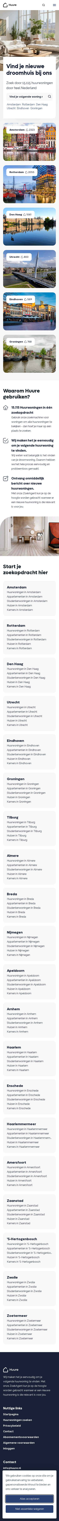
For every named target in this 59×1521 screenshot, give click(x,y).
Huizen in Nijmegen (18, 950)
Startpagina (10, 1414)
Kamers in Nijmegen (18, 954)
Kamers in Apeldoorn (19, 993)
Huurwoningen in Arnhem (21, 1013)
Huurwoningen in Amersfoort (23, 1167)
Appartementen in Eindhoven (24, 749)
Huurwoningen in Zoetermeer (24, 1320)
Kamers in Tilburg (17, 839)
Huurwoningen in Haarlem (22, 1052)
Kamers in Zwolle (17, 1300)
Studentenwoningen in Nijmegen (26, 946)
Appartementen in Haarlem (22, 1056)
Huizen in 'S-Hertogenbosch (23, 1257)
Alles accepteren (29, 1498)
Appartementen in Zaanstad (23, 1210)
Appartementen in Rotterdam (24, 635)
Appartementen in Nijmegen (23, 941)
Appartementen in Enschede (23, 1095)
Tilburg (12, 817)
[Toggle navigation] (54, 5)
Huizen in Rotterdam (19, 643)
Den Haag (42, 104)
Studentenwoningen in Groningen (26, 792)
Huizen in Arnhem (17, 1027)
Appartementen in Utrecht (22, 711)
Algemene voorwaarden (19, 1442)
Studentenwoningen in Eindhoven (26, 754)
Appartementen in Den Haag (23, 673)
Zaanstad (15, 1201)
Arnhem (13, 1009)
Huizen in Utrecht (17, 720)
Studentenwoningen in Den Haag (26, 677)
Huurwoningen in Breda (20, 898)
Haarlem (14, 1047)
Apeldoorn (15, 970)
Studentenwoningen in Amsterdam (27, 601)
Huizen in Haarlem (17, 1065)
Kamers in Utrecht (17, 724)
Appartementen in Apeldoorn (24, 980)
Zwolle (12, 1277)
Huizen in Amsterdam (19, 605)
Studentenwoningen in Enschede (26, 1099)
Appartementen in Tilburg (22, 826)
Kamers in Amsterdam (20, 609)
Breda (12, 894)
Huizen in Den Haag (18, 682)
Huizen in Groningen (18, 797)
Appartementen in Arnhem (22, 1018)
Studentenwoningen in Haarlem (25, 1061)
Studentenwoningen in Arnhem (25, 1022)
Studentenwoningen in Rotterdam (26, 639)
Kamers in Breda (16, 916)
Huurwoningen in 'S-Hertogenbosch (27, 1244)
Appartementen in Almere (22, 865)
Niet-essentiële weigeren (29, 1508)
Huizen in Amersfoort (19, 1180)
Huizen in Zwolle (16, 1295)
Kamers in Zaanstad (18, 1223)
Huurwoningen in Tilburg (21, 822)
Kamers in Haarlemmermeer (23, 1146)
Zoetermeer (17, 1316)
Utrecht (11, 108)
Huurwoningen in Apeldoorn (23, 975)
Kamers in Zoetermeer (20, 1338)
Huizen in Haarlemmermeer (23, 1142)
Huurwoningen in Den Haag (23, 668)
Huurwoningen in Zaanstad (22, 1205)
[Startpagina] (11, 1369)
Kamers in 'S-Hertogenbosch (23, 1261)
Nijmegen (15, 932)
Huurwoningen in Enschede (22, 1090)
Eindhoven (23, 108)
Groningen (36, 108)
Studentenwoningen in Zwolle (24, 1291)
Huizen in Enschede (18, 1103)
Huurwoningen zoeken (17, 1420)
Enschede (15, 1086)
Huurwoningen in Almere (21, 860)
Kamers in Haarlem (18, 1070)
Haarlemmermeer (21, 1124)
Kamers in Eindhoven (19, 763)
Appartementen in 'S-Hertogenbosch (28, 1248)
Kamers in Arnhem (17, 1031)
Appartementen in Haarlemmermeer (28, 1133)
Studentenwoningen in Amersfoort (27, 1176)
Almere (13, 855)
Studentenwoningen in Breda (23, 907)
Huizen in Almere (16, 873)
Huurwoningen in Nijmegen (22, 937)
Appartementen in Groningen (23, 788)
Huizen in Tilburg (16, 835)
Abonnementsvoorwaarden (21, 1437)
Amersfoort (16, 1162)
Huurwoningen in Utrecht (21, 707)
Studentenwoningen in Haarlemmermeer (29, 1137)
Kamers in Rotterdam (19, 648)
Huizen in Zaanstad (18, 1218)
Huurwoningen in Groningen (23, 783)
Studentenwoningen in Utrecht (24, 716)
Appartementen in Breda (21, 903)
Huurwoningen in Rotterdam (23, 630)
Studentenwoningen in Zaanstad (26, 1214)
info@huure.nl (12, 1468)
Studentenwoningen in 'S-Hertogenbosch (29, 1252)
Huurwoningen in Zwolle (21, 1282)
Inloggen (9, 1448)
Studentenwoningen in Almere (24, 869)
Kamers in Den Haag (19, 686)
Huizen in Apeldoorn (18, 988)
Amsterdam (14, 104)
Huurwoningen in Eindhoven (23, 745)
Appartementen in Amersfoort (24, 1171)
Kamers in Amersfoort (19, 1185)
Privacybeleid (12, 1425)
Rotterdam (28, 104)
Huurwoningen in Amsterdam (24, 592)
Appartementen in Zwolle (22, 1286)
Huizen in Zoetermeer (19, 1334)
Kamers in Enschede (19, 1108)
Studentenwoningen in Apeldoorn (26, 984)
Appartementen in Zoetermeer (24, 1325)
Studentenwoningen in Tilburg (24, 831)
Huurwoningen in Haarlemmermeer (27, 1129)
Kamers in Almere (17, 878)
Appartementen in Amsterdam (24, 596)
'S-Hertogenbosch (22, 1239)
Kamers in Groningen (19, 801)
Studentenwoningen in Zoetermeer (27, 1329)
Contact (8, 1431)
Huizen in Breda (16, 912)
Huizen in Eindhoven (18, 758)
